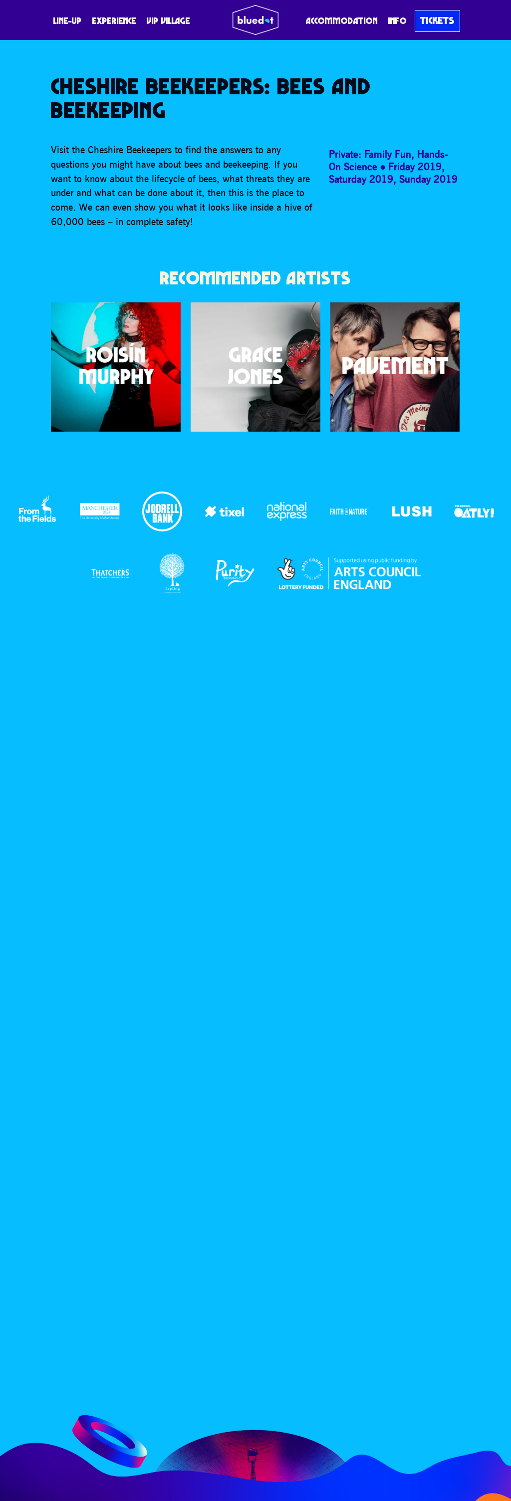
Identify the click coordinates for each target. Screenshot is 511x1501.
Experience (114, 20)
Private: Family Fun (370, 154)
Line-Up (67, 20)
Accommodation (342, 20)
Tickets (437, 20)
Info (397, 20)
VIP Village (168, 20)
